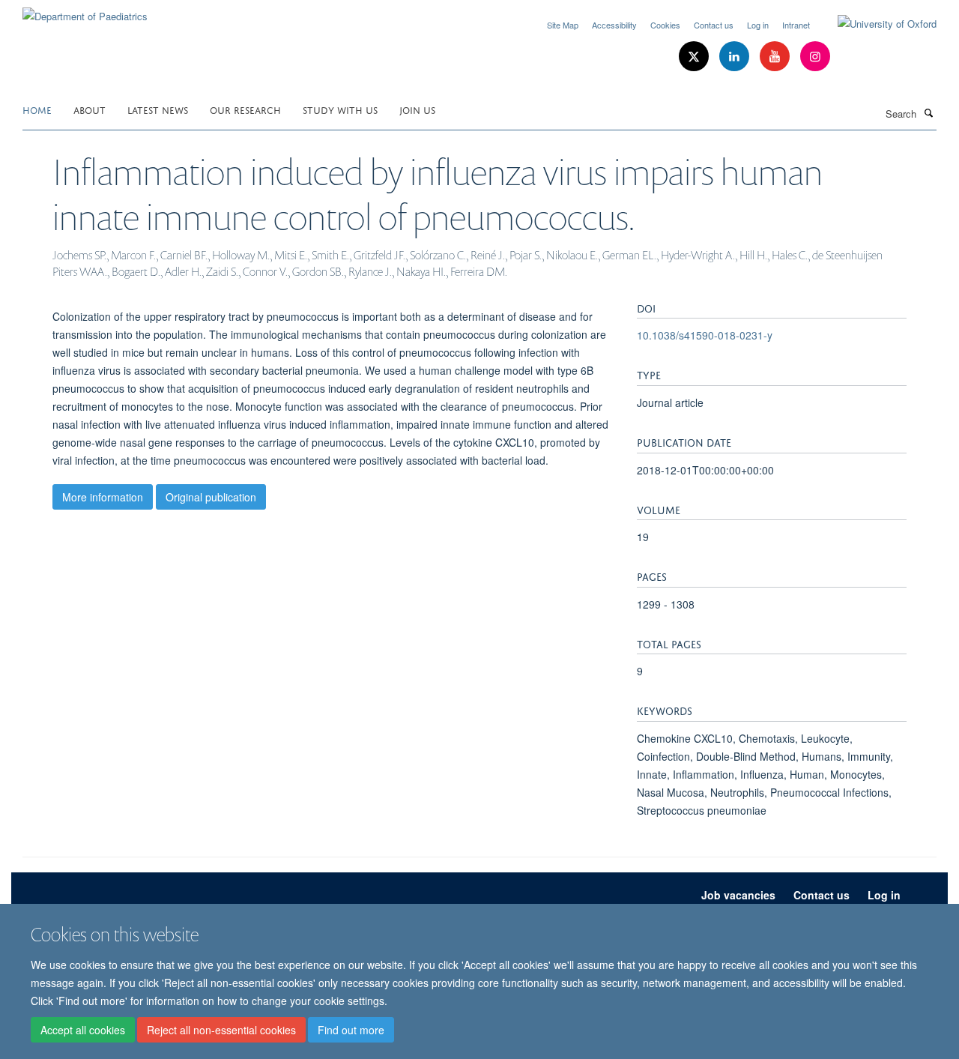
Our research (245, 109)
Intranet (796, 25)
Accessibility (614, 25)
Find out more (351, 1029)
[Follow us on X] (695, 56)
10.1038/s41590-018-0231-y (704, 335)
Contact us (713, 25)
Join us (417, 109)
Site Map (562, 25)
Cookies (665, 25)
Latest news (157, 109)
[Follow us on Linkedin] (735, 56)
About (89, 109)
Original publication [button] (211, 496)
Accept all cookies (82, 1029)
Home (37, 109)
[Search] (928, 112)
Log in (758, 25)
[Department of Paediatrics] (85, 11)
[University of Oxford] (876, 24)
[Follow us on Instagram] (815, 56)
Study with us (340, 109)
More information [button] (102, 496)
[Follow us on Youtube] (776, 56)
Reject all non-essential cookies (221, 1029)
